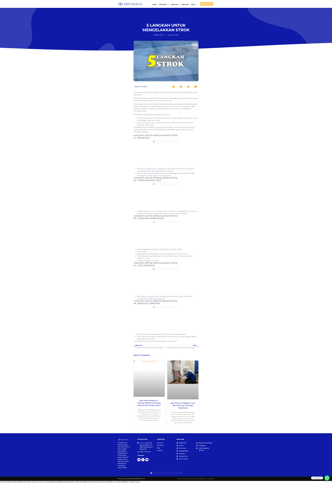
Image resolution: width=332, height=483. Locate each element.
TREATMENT (163, 5)
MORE (193, 5)
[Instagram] (143, 459)
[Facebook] (139, 459)
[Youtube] (147, 459)
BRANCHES (174, 5)
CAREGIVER (185, 5)
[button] (173, 86)
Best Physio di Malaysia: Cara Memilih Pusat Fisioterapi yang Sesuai (183, 405)
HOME (154, 5)
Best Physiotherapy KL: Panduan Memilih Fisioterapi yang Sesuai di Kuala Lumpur (149, 403)
